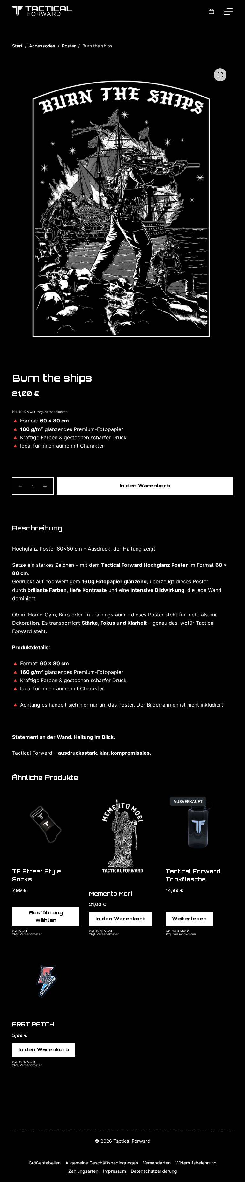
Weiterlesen (189, 919)
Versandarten (157, 1162)
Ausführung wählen (46, 917)
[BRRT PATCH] (45, 978)
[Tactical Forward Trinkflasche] (199, 825)
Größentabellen (45, 1162)
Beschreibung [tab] (37, 528)
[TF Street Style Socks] (45, 825)
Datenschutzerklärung (154, 1171)
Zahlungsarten (83, 1171)
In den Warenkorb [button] (120, 919)
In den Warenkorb (145, 486)
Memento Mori (110, 893)
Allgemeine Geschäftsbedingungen (101, 1162)
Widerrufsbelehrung (196, 1162)
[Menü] (228, 11)
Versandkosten (56, 412)
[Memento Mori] (122, 837)
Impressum (114, 1171)
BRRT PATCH (33, 1024)
